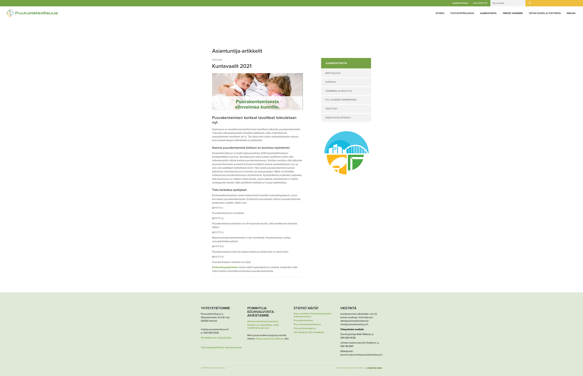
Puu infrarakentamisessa (307, 324)
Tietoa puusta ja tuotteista (545, 13)
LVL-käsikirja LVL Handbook (309, 332)
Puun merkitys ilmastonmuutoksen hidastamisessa (312, 315)
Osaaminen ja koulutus (338, 91)
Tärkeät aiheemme (513, 13)
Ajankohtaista (488, 13)
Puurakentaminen (303, 320)
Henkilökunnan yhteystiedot (216, 337)
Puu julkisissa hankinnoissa (341, 99)
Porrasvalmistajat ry (305, 328)
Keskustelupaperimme (225, 267)
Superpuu (330, 82)
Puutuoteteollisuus (462, 13)
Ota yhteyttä (480, 3)
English (571, 13)
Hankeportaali (460, 3)
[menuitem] (440, 13)
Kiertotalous (332, 73)
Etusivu (440, 13)
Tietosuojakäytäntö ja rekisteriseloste (221, 347)
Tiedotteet (331, 108)
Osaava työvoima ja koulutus (263, 321)
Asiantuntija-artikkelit (338, 117)
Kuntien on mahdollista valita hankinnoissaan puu (263, 326)
